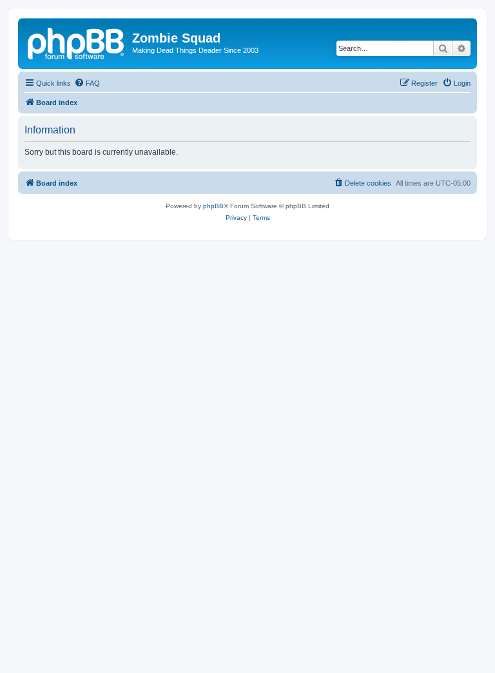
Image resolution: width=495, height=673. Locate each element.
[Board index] (76, 42)
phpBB (213, 206)
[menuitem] (87, 83)
